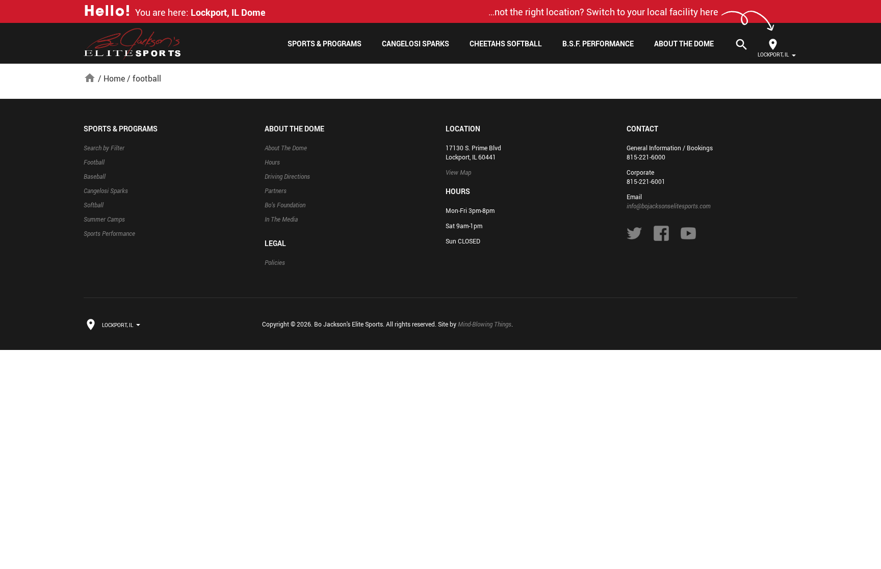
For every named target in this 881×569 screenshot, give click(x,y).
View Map (458, 172)
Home (114, 78)
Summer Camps (104, 219)
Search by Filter (104, 148)
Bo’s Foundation (285, 205)
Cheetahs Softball (506, 43)
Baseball (95, 176)
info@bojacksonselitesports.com (669, 206)
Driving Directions (287, 176)
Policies (275, 262)
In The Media (281, 219)
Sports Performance (109, 233)
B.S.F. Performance (598, 43)
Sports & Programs (324, 43)
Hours (272, 162)
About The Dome (684, 43)
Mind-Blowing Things (484, 324)
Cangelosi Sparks (415, 43)
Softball (93, 205)
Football (94, 162)
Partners (276, 190)
